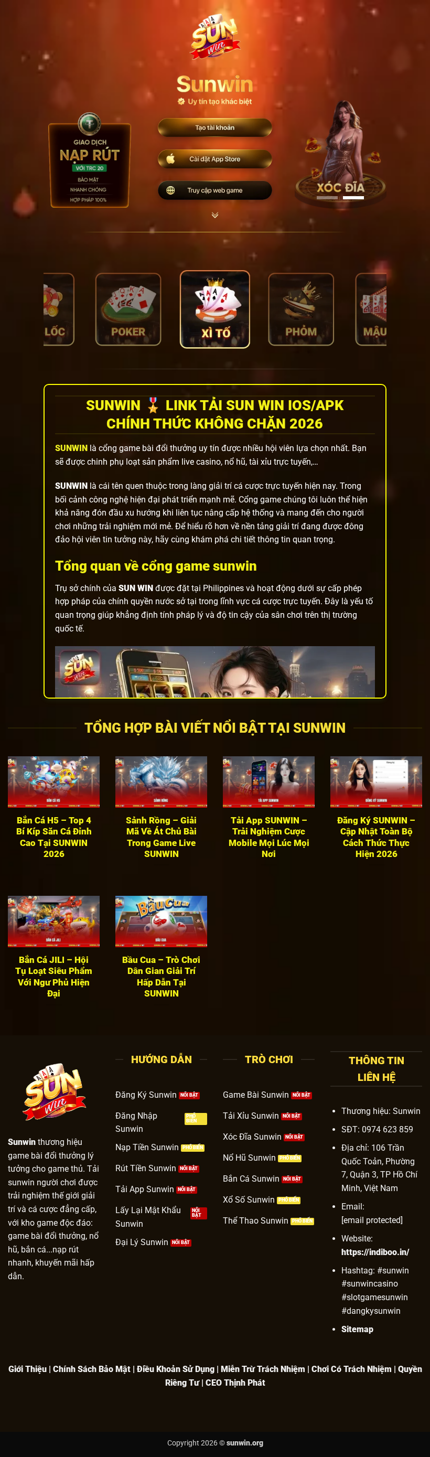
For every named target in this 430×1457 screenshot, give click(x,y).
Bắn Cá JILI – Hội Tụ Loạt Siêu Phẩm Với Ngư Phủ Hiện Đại (53, 977)
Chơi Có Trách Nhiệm (351, 1369)
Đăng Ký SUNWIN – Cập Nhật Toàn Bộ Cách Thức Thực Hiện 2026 (376, 838)
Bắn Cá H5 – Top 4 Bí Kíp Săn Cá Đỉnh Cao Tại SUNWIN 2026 (54, 838)
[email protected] (372, 1220)
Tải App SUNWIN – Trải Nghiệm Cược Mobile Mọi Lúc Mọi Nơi (269, 838)
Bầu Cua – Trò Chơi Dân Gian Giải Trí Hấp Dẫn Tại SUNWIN (161, 977)
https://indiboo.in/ (375, 1252)
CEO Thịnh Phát (235, 1383)
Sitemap (357, 1329)
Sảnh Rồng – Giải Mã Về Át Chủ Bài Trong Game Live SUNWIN (161, 838)
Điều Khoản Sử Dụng (175, 1369)
